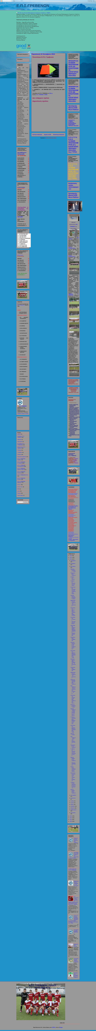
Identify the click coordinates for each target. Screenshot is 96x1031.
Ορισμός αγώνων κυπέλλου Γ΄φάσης (73, 597)
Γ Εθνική (19, 450)
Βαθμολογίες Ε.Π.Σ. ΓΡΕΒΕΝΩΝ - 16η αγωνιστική (76, 883)
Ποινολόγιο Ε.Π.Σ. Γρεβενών (43, 57)
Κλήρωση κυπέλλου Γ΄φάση (73, 705)
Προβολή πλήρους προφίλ (22, 413)
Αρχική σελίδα (47, 134)
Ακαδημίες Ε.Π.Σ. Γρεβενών (20, 437)
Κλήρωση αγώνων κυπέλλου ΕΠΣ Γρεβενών (76, 840)
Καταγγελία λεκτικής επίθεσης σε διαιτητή (76, 960)
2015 (71, 557)
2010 (71, 821)
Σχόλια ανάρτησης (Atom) (51, 137)
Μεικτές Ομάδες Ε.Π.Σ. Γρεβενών (73, 791)
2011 (71, 819)
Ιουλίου (72, 800)
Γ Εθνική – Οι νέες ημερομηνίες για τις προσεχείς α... (73, 785)
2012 (71, 817)
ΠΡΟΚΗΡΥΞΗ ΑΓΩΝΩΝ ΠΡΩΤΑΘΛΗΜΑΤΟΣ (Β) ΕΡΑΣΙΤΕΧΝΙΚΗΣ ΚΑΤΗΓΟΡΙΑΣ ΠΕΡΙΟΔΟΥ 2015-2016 (73, 94)
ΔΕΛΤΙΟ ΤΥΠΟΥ (73, 734)
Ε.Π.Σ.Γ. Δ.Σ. (20, 486)
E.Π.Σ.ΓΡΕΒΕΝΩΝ (32, 5)
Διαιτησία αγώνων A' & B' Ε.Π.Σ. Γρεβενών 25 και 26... (73, 645)
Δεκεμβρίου (73, 560)
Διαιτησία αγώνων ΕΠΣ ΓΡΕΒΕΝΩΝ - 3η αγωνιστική (73, 662)
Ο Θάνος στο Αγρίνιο (73, 578)
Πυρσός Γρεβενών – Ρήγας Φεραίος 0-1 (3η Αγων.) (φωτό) (73, 712)
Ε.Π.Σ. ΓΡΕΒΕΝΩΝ (23, 406)
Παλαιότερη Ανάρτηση (58, 134)
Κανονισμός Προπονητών (71, 520)
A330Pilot (54, 1027)
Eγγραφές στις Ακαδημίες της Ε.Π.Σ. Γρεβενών (76, 975)
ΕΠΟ (18, 488)
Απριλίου (73, 806)
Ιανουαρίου (73, 812)
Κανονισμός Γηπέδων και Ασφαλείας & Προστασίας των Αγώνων (73, 507)
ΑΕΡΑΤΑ (19, 434)
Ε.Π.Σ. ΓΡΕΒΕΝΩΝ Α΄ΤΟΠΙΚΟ (21, 462)
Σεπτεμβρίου (73, 795)
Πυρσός (19, 493)
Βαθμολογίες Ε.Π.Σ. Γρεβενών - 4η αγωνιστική (73, 603)
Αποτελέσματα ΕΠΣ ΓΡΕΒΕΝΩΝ (76, 931)
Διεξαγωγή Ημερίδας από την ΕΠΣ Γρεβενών (73, 682)
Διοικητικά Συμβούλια (21, 456)
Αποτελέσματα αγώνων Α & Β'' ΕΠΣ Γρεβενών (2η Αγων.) (73, 699)
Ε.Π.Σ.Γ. (19, 484)
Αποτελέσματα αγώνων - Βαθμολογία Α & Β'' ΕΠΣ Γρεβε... (73, 654)
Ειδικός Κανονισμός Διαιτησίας (72, 518)
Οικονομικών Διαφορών (73, 534)
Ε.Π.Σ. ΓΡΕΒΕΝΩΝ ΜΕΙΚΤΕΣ (21, 482)
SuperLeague (20, 495)
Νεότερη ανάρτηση (37, 134)
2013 (71, 816)
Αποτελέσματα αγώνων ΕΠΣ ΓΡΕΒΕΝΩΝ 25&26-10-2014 (73, 611)
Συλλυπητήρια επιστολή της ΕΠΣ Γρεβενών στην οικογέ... (73, 590)
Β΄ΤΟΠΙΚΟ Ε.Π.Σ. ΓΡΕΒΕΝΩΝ (21, 444)
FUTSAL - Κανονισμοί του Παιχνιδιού (73, 540)
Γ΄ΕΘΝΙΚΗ (19, 452)
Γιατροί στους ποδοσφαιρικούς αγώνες (73, 769)
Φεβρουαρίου (73, 809)
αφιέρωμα (19, 439)
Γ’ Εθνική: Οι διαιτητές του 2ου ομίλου (73, 583)
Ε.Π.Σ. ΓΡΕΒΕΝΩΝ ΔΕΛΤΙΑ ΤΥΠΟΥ (21, 469)
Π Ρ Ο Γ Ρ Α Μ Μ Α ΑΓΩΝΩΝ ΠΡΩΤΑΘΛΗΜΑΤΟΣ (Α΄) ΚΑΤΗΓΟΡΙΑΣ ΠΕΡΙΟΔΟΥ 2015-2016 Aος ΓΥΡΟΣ (73, 145)
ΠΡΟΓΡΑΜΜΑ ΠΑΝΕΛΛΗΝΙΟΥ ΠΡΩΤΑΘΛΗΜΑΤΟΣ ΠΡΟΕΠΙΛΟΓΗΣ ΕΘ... (73, 630)
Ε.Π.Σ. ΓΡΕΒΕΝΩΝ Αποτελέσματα (21, 466)
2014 (71, 559)
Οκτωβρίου (73, 566)
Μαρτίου (73, 808)
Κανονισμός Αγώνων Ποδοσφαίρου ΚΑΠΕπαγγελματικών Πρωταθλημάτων (73, 491)
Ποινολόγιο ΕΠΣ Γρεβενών (73, 574)
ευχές (18, 491)
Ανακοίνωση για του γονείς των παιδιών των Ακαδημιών (73, 776)
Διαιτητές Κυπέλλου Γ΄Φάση (73, 570)
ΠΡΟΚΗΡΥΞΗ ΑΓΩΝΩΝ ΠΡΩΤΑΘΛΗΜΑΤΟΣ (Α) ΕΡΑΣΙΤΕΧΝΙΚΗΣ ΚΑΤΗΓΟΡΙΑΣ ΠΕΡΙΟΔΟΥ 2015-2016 (73, 68)
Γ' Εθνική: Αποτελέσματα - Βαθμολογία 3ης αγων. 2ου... (73, 720)
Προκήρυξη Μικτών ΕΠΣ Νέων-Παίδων (73, 107)
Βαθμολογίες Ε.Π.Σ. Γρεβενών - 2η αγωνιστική (73, 675)
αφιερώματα (19, 441)
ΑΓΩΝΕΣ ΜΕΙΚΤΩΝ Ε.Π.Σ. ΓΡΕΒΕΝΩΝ (72, 869)
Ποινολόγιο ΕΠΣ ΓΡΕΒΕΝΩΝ (73, 639)
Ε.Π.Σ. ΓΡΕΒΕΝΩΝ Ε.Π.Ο (22, 474)
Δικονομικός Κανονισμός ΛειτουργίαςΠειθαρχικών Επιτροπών (71, 528)
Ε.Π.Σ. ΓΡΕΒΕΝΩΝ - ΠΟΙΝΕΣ (41, 94)
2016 (71, 555)
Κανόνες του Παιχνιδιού (71, 511)
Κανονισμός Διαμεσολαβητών (72, 525)
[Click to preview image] (33, 12)
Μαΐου (72, 804)
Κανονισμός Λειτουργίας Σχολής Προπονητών (72, 522)
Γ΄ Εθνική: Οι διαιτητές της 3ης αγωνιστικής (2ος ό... (73, 752)
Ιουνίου (72, 802)
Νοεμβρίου (73, 563)
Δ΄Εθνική (19, 454)
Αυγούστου (73, 798)
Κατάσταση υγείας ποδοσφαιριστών (73, 186)
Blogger (60, 1027)
